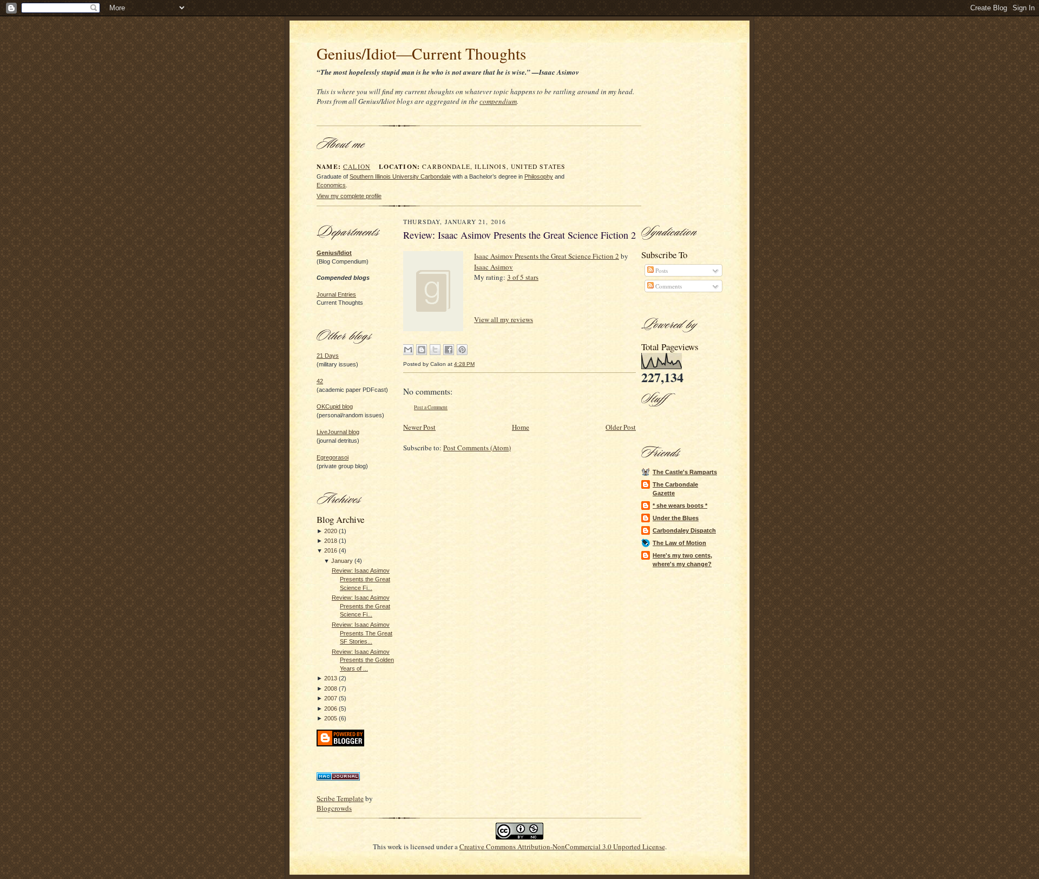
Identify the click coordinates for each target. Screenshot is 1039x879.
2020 (330, 531)
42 (320, 381)
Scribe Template (340, 798)
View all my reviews (503, 319)
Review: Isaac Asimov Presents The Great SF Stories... (362, 633)
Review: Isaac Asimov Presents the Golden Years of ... (363, 660)
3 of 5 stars (522, 277)
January (342, 560)
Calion (356, 166)
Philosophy (538, 176)
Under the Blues (676, 518)
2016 (330, 550)
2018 (330, 540)
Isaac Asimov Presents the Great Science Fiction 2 (546, 256)
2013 (330, 678)
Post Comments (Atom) (477, 447)
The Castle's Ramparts (685, 472)
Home (520, 427)
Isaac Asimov (493, 267)
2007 (330, 698)
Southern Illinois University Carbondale (400, 176)
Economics (331, 185)
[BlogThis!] (421, 349)
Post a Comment (431, 407)
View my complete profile (349, 196)
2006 (330, 708)
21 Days (328, 355)
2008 (330, 688)
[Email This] (408, 349)
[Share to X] (435, 349)
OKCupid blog (335, 406)
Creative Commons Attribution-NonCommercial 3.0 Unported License (562, 846)
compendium (498, 101)
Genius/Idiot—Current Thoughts (421, 53)
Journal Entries (336, 294)
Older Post (621, 427)
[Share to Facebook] (448, 349)
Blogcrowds (334, 808)
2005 (330, 718)
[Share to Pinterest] (462, 349)
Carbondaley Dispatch (684, 530)
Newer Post (419, 427)
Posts (661, 270)
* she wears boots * (680, 505)
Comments (668, 286)
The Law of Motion (679, 543)
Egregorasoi (332, 457)
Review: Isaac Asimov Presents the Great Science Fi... (361, 579)
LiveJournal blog (338, 432)
